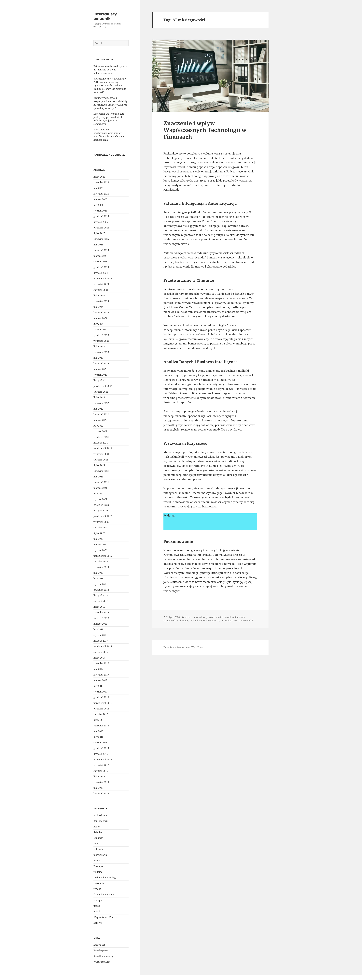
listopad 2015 (100, 753)
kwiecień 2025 (101, 250)
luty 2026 (98, 205)
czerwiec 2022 (101, 403)
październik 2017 (102, 646)
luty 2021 (98, 493)
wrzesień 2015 (101, 765)
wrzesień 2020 (101, 521)
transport (98, 900)
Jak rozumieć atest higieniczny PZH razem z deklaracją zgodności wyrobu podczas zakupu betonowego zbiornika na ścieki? (109, 85)
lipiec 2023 (99, 346)
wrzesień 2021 (101, 454)
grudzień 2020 (101, 504)
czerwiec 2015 (101, 782)
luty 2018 (98, 629)
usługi (96, 911)
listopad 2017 (100, 640)
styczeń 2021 (100, 499)
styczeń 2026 (100, 210)
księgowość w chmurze (175, 620)
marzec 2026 (100, 199)
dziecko (97, 832)
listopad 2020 (100, 510)
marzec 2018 (100, 623)
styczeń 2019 (100, 584)
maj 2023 (98, 357)
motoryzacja (100, 854)
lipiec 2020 (99, 533)
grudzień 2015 (101, 748)
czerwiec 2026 (101, 182)
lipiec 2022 (99, 397)
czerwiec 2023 (101, 352)
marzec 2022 (100, 420)
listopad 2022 (100, 380)
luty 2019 (98, 578)
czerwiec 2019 (101, 567)
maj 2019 (98, 572)
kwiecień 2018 (101, 618)
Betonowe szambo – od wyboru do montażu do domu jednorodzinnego (110, 70)
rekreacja (98, 883)
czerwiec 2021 (101, 471)
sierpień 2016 (100, 714)
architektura (100, 815)
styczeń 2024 (100, 329)
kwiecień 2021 (101, 482)
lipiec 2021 (99, 465)
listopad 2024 (100, 272)
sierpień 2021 (100, 459)
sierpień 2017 (100, 652)
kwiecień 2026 (101, 193)
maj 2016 (98, 731)
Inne (95, 843)
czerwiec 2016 (101, 725)
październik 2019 (102, 555)
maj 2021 (98, 476)
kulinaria (98, 849)
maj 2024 (98, 306)
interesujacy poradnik (105, 16)
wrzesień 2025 (101, 227)
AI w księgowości (205, 617)
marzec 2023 (100, 369)
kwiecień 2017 (101, 674)
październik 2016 (102, 703)
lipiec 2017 (99, 657)
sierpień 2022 (100, 391)
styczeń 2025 (100, 261)
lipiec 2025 (99, 233)
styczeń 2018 (100, 635)
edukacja (98, 837)
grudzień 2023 (101, 335)
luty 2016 (98, 736)
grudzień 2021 (101, 437)
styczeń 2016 (100, 742)
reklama (98, 871)
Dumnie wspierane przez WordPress (183, 647)
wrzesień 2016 (101, 708)
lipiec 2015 (99, 776)
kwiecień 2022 (101, 414)
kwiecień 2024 (101, 312)
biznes (96, 826)
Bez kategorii (100, 820)
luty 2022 (98, 425)
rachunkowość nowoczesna (204, 620)
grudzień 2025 (101, 216)
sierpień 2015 (100, 770)
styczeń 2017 (100, 691)
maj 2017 (98, 669)
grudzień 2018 (101, 589)
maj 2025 (98, 244)
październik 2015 (102, 759)
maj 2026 (98, 188)
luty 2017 (98, 686)
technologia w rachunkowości (237, 620)
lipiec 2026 (99, 176)
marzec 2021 (100, 487)
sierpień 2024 (100, 289)
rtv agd (97, 888)
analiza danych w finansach (230, 617)
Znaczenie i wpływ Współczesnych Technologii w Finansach (204, 129)
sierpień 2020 (100, 527)
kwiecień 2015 (101, 793)
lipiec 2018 (99, 606)
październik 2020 (102, 516)
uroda (96, 905)
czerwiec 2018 (101, 612)
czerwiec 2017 (101, 663)
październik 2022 (102, 386)
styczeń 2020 (100, 550)
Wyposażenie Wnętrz (105, 917)
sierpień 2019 (100, 561)
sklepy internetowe (103, 894)
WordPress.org (101, 961)
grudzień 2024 (101, 267)
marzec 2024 (100, 318)
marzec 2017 (100, 680)
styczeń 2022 (100, 431)
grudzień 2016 (101, 697)
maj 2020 (98, 538)
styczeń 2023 (100, 374)
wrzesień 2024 (101, 284)
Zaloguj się (99, 944)
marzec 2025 (100, 255)
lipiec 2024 (99, 295)
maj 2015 (98, 787)
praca (96, 860)
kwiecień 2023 (101, 363)
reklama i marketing (104, 877)
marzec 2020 (100, 544)
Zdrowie (98, 922)
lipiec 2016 (99, 719)
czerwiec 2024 (101, 301)
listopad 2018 (100, 595)
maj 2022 (98, 408)
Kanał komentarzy (103, 956)
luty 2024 (98, 323)
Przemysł (98, 866)
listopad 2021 (100, 442)
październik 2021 (102, 448)
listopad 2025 (100, 222)
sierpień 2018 (100, 601)
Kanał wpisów (101, 950)
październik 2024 (102, 278)
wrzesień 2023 (101, 340)
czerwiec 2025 (101, 238)
